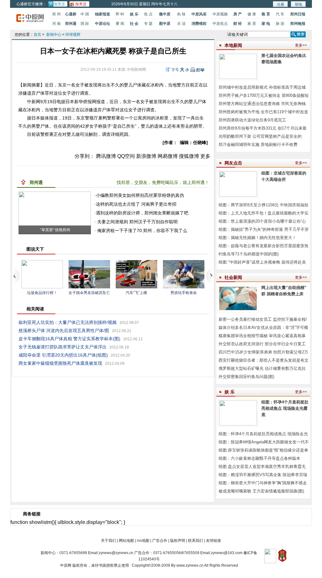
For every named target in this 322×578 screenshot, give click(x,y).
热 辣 (181, 14)
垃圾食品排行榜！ (42, 293)
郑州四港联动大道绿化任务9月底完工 (252, 120)
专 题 (148, 23)
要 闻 (120, 23)
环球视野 (72, 34)
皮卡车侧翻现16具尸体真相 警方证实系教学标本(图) (69, 338)
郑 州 (56, 14)
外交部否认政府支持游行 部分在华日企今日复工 (262, 344)
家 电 (266, 23)
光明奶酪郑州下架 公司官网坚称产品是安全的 (260, 136)
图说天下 (35, 249)
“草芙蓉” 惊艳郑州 (54, 230)
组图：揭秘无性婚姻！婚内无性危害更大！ (257, 237)
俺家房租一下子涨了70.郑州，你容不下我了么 (141, 230)
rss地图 (143, 540)
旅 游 (280, 23)
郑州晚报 (297, 23)
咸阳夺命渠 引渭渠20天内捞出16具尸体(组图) (63, 355)
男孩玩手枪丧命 (183, 293)
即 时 (120, 14)
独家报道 (102, 14)
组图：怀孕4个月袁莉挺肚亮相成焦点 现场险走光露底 (284, 408)
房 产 (237, 14)
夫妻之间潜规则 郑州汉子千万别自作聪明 (137, 221)
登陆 (298, 4)
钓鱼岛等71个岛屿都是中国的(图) (249, 254)
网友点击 (233, 162)
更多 (205, 156)
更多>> (301, 45)
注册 (280, 4)
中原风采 (199, 14)
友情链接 (213, 540)
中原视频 (220, 14)
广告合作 (159, 540)
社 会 (134, 23)
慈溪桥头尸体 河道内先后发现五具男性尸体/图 (64, 330)
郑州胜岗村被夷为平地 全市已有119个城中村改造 (263, 111)
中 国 (84, 14)
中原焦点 (220, 23)
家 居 (251, 23)
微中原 (164, 14)
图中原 (164, 23)
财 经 (237, 23)
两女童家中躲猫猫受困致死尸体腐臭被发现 (60, 363)
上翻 (15, 275)
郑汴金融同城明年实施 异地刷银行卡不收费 (258, 144)
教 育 (266, 14)
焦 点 (148, 14)
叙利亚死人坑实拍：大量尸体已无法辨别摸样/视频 (68, 322)
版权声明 (177, 540)
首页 (37, 34)
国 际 (84, 23)
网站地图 (126, 540)
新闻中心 (53, 34)
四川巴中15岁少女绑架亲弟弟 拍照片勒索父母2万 (263, 352)
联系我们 (195, 540)
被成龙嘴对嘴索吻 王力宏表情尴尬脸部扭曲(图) (261, 491)
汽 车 (280, 14)
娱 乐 (134, 14)
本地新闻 (233, 45)
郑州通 (70, 23)
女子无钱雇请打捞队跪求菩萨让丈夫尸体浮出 (63, 346)
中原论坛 (102, 23)
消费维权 (199, 23)
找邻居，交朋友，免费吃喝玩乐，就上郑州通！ (163, 182)
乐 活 (181, 23)
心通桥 (70, 14)
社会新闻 (233, 277)
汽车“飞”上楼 (136, 293)
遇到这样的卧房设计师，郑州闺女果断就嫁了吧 (142, 212)
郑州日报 (297, 14)
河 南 (56, 23)
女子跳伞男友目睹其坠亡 (89, 293)
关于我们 (108, 540)
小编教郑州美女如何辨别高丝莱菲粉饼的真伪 (140, 195)
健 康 (251, 14)
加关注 (59, 4)
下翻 (210, 275)
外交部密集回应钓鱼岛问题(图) (246, 376)
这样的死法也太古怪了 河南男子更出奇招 (136, 204)
